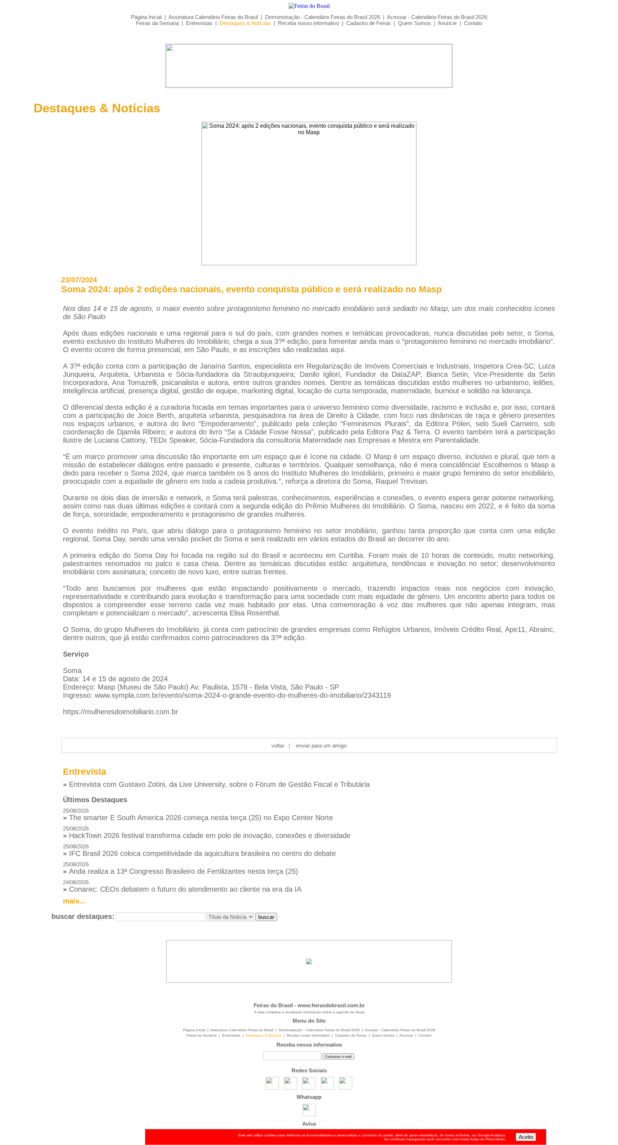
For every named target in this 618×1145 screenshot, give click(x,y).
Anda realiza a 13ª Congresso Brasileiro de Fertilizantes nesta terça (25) (180, 868)
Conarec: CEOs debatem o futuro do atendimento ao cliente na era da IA (182, 886)
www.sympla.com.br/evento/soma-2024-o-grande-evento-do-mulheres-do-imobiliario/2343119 (243, 695)
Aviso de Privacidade (487, 1139)
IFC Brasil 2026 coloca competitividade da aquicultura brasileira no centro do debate (199, 850)
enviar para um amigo (321, 745)
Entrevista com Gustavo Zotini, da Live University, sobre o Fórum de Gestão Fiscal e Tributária (216, 784)
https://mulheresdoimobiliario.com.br (120, 712)
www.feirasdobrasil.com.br (331, 1005)
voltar (277, 745)
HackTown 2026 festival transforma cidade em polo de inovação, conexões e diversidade (206, 832)
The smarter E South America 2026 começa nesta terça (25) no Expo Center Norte (198, 815)
